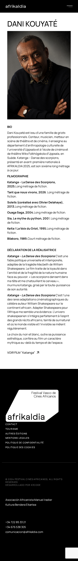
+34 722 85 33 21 (15, 522)
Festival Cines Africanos (31, 479)
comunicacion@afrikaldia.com (24, 532)
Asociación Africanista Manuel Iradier (28, 500)
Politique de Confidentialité (24, 442)
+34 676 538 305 (15, 527)
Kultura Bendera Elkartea (20, 505)
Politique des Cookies (20, 447)
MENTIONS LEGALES (17, 437)
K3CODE (36, 485)
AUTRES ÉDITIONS (16, 433)
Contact (11, 424)
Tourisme (11, 428)
